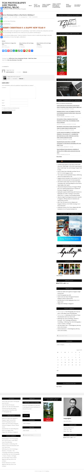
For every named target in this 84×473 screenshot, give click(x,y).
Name (3, 100)
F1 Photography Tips (6, 411)
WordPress (47, 471)
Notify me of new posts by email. (9, 110)
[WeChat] (1, 32)
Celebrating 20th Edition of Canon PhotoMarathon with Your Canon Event (10, 445)
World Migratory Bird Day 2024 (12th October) (9, 459)
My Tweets (59, 386)
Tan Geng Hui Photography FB (69, 375)
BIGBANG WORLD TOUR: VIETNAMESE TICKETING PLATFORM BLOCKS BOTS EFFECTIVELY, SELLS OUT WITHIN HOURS (69, 113)
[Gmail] (1, 34)
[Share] (1, 37)
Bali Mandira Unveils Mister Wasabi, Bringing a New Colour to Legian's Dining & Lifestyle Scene (68, 127)
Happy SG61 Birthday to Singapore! (65, 303)
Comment (4, 87)
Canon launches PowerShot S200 (9, 410)
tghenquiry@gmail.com (69, 427)
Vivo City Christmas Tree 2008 (14, 60)
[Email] (1, 16)
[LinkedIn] (1, 18)
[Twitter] (1, 10)
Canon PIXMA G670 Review (8, 405)
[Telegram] (1, 26)
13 (68, 359)
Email (3, 102)
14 (72, 359)
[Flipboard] (1, 29)
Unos (40, 471)
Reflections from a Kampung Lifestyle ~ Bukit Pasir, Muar (23, 58)
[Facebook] (1, 8)
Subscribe (26, 415)
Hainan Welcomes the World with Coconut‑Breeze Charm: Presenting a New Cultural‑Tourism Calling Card (69, 106)
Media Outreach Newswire (70, 161)
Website (3, 105)
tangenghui (67, 418)
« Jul (57, 370)
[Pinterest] (1, 13)
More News (59, 156)
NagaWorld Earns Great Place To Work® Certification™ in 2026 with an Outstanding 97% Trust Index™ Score (69, 143)
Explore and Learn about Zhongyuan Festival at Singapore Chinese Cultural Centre (10, 425)
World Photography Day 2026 (64, 295)
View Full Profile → (68, 421)
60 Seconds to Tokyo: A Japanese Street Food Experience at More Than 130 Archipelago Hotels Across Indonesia (68, 120)
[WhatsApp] (1, 21)
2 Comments (35, 17)
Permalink (25, 72)
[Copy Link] (1, 24)
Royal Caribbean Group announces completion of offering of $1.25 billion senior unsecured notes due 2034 (68, 151)
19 (65, 362)
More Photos (59, 275)
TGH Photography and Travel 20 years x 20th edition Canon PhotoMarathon (10, 440)
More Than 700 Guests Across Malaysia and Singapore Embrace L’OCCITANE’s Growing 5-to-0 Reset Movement (68, 204)
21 (72, 362)
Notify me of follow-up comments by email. (11, 108)
